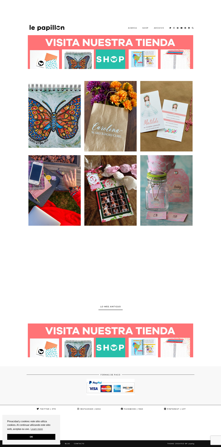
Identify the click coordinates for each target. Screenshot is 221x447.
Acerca (132, 28)
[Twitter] (170, 28)
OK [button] (31, 437)
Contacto (79, 444)
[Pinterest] (178, 28)
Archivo (159, 28)
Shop (145, 28)
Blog (67, 444)
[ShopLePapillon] (47, 27)
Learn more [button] (37, 429)
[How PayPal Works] (111, 394)
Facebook (133, 409)
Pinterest (176, 409)
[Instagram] (174, 28)
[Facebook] (185, 28)
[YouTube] (182, 28)
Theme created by (180, 444)
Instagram (90, 409)
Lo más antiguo (110, 306)
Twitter (47, 409)
